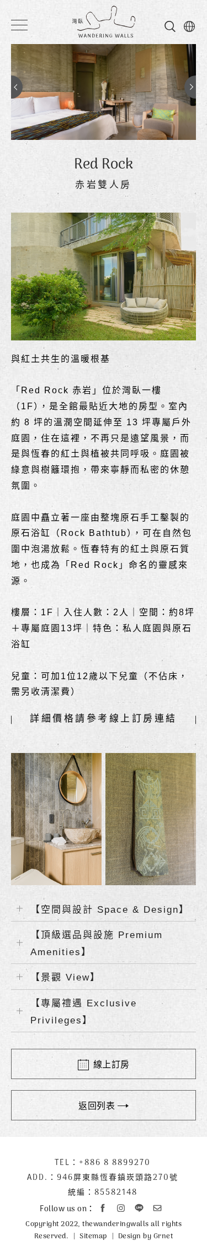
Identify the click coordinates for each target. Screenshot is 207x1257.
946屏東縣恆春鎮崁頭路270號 (117, 1178)
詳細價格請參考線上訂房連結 (103, 719)
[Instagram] (121, 1208)
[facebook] (102, 1208)
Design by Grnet (145, 1236)
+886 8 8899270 (115, 1163)
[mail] (157, 1208)
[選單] (19, 19)
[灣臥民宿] (103, 21)
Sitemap (93, 1236)
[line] (139, 1208)
